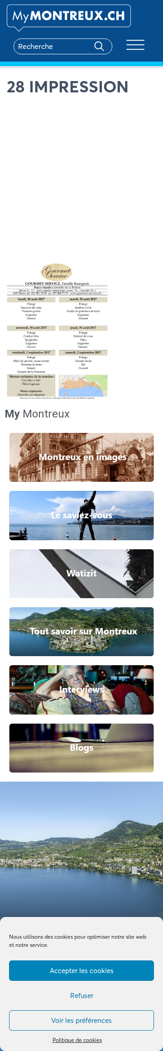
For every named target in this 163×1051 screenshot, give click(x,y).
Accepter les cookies (82, 970)
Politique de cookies (77, 1040)
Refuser (81, 995)
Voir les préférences (81, 1020)
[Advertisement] (81, 182)
